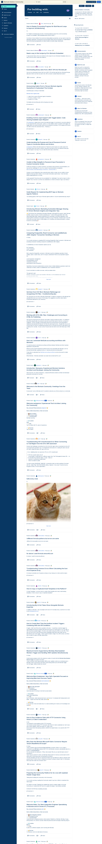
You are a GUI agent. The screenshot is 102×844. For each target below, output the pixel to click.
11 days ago (49, 673)
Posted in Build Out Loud (32, 770)
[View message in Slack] (52, 23)
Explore (88, 5)
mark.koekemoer (45, 680)
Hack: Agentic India (34, 93)
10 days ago (47, 535)
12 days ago (46, 770)
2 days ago (47, 114)
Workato (28, 93)
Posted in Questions (31, 66)
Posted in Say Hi (30, 206)
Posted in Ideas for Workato (32, 23)
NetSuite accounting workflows (48, 352)
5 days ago (49, 400)
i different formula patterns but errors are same (43, 538)
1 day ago (50, 50)
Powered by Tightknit (8, 37)
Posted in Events (30, 83)
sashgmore (43, 408)
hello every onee (32, 479)
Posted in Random (30, 189)
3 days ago (45, 230)
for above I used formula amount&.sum (40, 553)
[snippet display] (70, 18)
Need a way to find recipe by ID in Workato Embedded (45, 53)
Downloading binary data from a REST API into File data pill (46, 70)
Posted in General (30, 383)
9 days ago (46, 475)
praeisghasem (31, 122)
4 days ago (44, 337)
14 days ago (49, 801)
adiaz (42, 809)
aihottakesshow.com (34, 611)
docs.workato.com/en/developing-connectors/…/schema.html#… (41, 169)
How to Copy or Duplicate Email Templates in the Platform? (46, 589)
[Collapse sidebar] (16, 6)
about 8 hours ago (47, 23)
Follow (81, 5)
